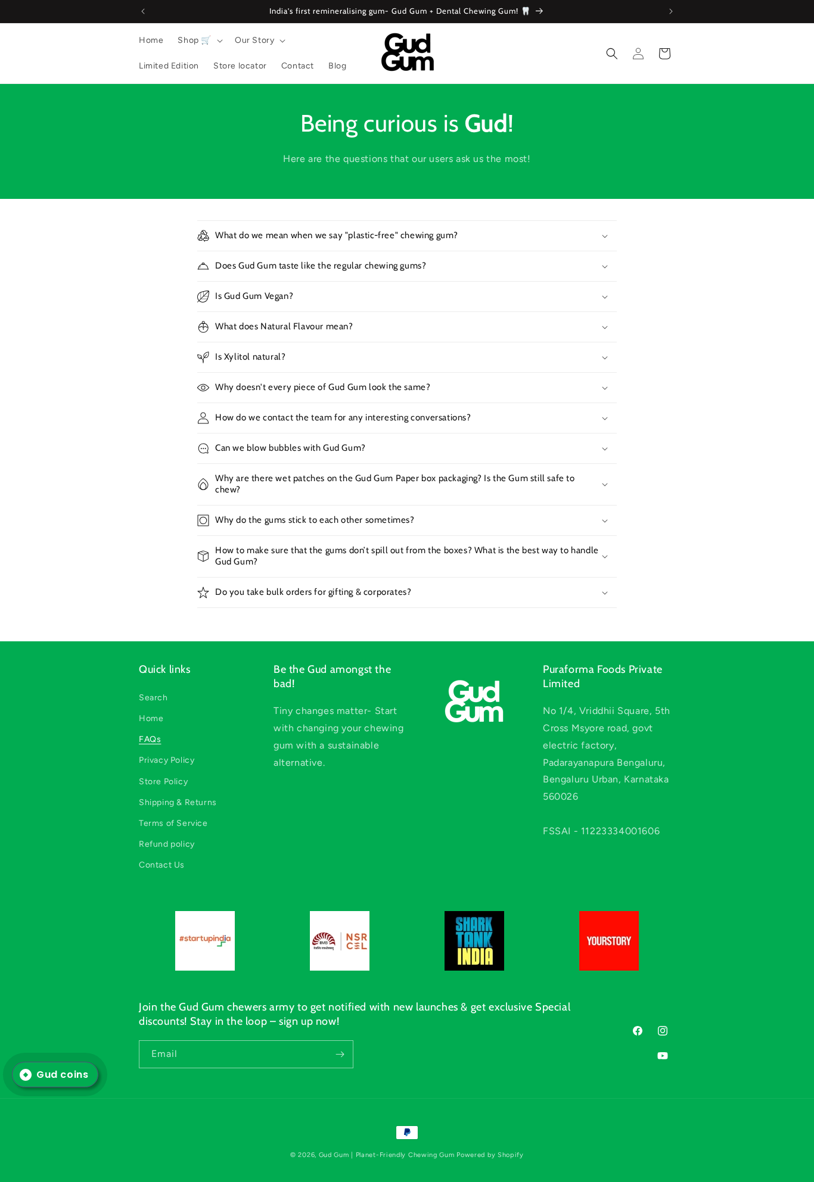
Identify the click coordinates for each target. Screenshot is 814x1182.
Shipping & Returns (178, 802)
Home (151, 718)
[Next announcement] (671, 11)
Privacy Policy (166, 760)
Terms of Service (173, 823)
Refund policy (167, 844)
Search (153, 697)
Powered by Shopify (490, 1155)
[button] (199, 40)
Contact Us (162, 865)
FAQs (150, 739)
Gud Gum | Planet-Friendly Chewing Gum (388, 1155)
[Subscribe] (340, 1054)
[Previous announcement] (143, 11)
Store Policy (163, 781)
